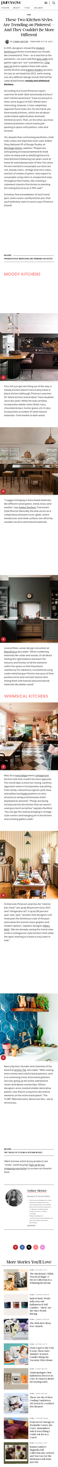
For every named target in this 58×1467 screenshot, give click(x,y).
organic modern (34, 70)
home (29, 15)
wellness (38, 8)
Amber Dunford (27, 507)
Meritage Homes (13, 148)
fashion (5, 8)
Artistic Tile (20, 1070)
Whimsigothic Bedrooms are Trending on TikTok (28, 259)
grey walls (42, 59)
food (27, 8)
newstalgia (21, 776)
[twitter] (29, 1247)
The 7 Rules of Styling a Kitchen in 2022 (23, 1153)
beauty (17, 8)
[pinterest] (3, 377)
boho (25, 794)
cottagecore (42, 776)
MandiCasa (10, 652)
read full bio (31, 1225)
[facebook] (22, 1247)
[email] (42, 1247)
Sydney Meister (20, 42)
